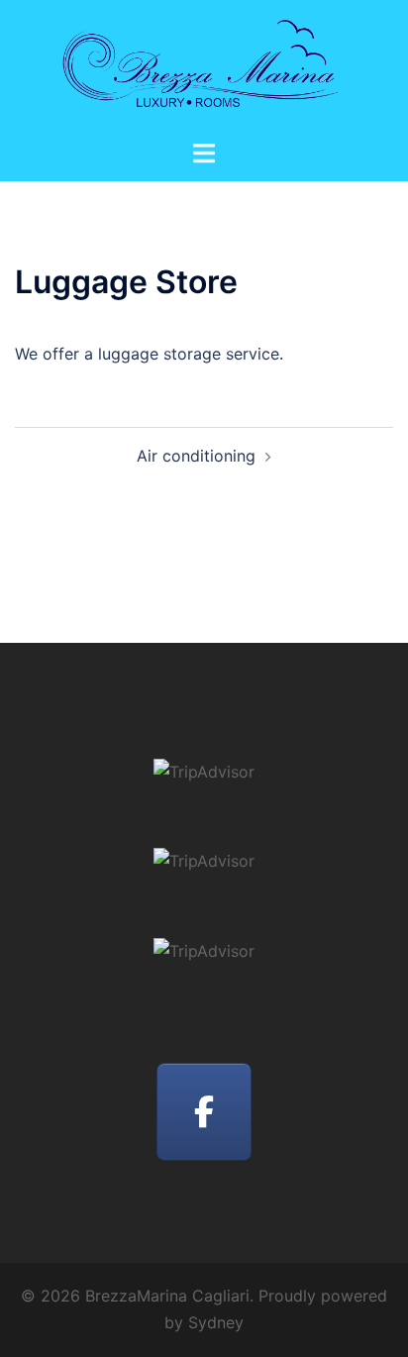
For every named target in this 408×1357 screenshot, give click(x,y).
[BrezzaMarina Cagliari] (204, 67)
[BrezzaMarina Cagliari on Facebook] (204, 1112)
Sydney (216, 1322)
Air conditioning (196, 456)
